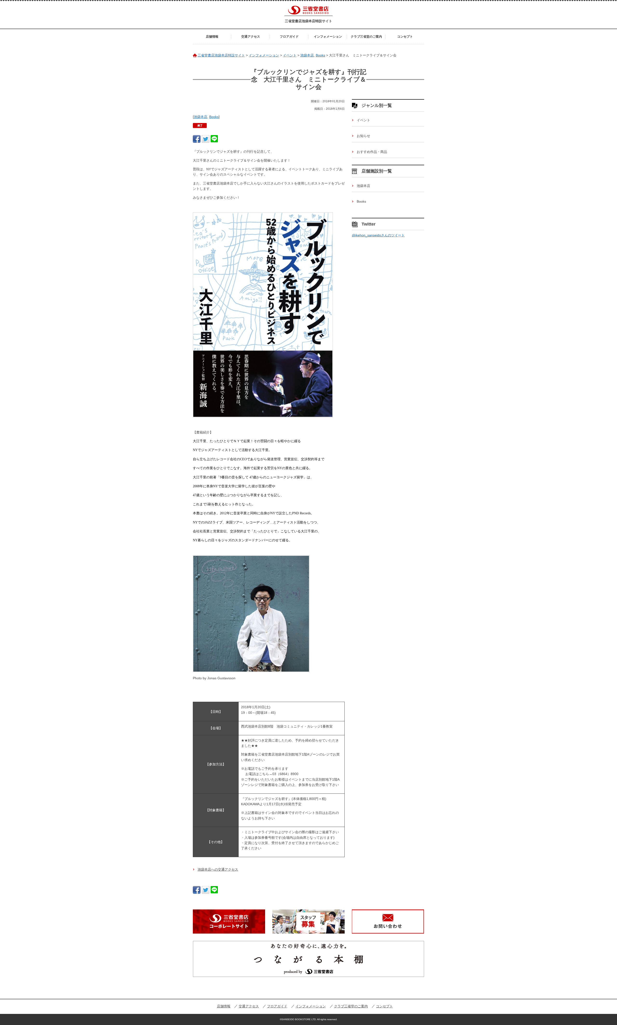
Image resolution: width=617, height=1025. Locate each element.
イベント (363, 120)
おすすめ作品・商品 (372, 152)
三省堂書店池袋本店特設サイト (308, 21)
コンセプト (405, 36)
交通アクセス (250, 36)
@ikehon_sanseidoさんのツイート (378, 235)
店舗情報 (212, 36)
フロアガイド (289, 36)
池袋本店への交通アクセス (218, 869)
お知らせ (363, 136)
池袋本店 (200, 117)
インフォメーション (328, 36)
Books (214, 117)
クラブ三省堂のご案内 (366, 36)
